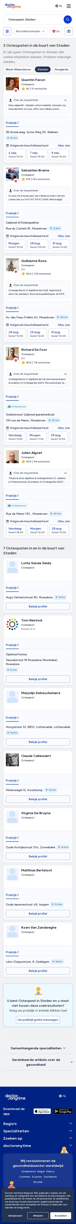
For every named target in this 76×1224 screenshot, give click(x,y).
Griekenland (28, 1171)
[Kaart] (69, 31)
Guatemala (50, 1176)
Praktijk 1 (12, 123)
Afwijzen (38, 1215)
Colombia (24, 1176)
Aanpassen (15, 1215)
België (41, 1171)
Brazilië (38, 1181)
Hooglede (62, 69)
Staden (42, 69)
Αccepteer (61, 1215)
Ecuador (37, 1176)
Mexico (50, 1171)
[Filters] (7, 31)
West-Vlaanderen (18, 69)
